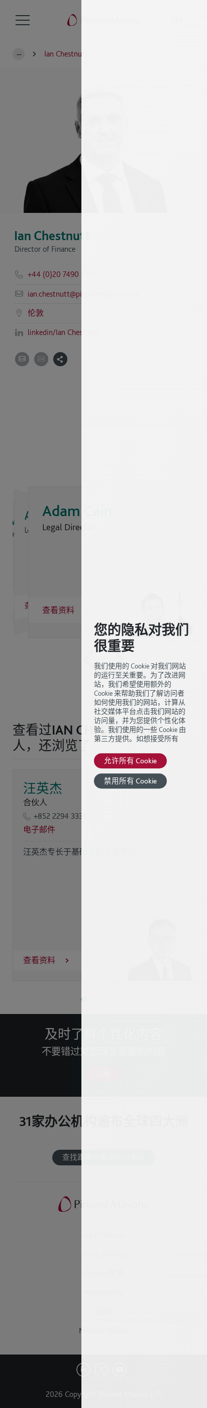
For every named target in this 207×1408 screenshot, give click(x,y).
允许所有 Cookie (130, 760)
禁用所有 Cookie (130, 780)
